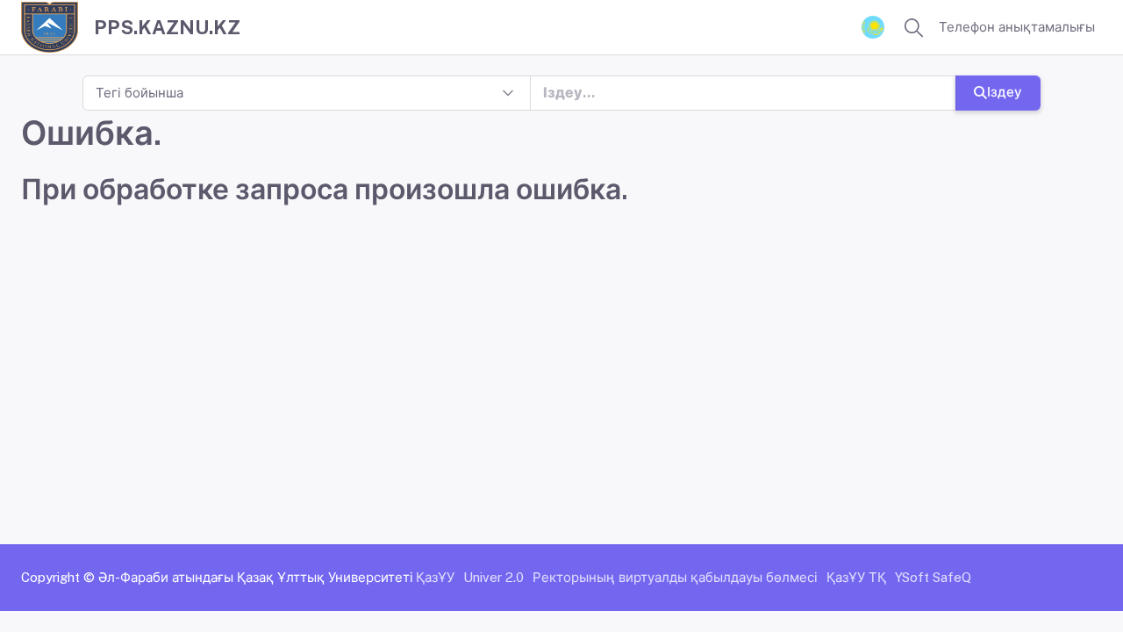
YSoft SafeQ (933, 577)
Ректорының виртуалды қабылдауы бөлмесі (675, 577)
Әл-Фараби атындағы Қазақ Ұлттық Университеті (255, 577)
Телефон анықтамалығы (1017, 26)
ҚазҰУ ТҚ (856, 577)
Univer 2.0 (493, 577)
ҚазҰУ (435, 577)
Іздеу (1004, 91)
